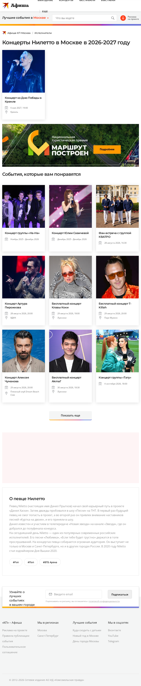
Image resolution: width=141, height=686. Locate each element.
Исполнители (43, 33)
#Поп (31, 562)
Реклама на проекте (133, 18)
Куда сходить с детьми (87, 630)
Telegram (113, 641)
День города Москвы (86, 641)
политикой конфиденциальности (104, 601)
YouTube (113, 635)
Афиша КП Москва (18, 33)
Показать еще (70, 415)
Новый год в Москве (86, 635)
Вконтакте (114, 630)
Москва (42, 630)
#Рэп (16, 562)
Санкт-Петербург (47, 635)
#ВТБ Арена (50, 562)
